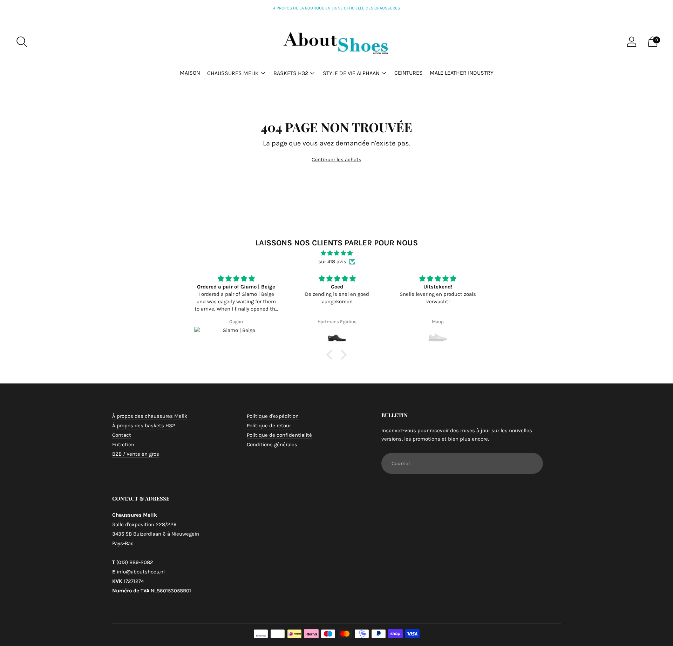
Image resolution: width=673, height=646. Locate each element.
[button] (331, 355)
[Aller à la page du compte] (631, 42)
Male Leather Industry (462, 72)
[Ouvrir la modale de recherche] (22, 42)
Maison (190, 72)
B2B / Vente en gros (135, 454)
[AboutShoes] (336, 42)
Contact (121, 435)
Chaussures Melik (233, 73)
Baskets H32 (290, 73)
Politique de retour (269, 425)
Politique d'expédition (273, 416)
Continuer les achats (336, 159)
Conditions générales (272, 444)
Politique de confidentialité (279, 435)
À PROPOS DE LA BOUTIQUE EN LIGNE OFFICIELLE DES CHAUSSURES (336, 8)
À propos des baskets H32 (143, 425)
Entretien (123, 444)
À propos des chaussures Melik (149, 416)
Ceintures (408, 72)
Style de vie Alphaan (351, 73)
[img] (336, 253)
